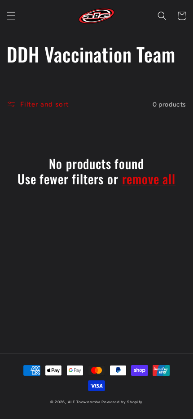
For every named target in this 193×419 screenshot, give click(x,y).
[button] (11, 16)
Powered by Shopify (122, 402)
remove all (148, 179)
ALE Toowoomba (84, 402)
